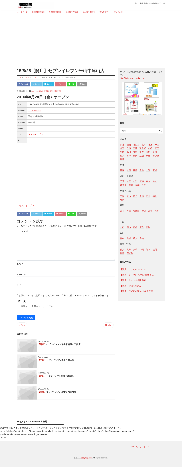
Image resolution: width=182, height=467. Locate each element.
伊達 (122, 145)
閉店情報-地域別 (72, 12)
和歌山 (136, 211)
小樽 (150, 148)
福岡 (155, 249)
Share (83, 84)
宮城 (41, 91)
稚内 (135, 155)
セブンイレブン (35, 134)
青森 (122, 170)
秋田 (129, 170)
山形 (148, 170)
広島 (141, 227)
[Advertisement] (90, 39)
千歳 (157, 145)
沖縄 (141, 249)
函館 (129, 145)
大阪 (144, 211)
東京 (148, 181)
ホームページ (22, 12)
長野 (144, 185)
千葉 (122, 181)
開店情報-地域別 (38, 12)
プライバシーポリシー (141, 447)
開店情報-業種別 (55, 12)
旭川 (129, 152)
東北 (51, 91)
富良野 (142, 148)
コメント (22, 231)
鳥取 (148, 227)
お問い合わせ (117, 12)
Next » (108, 325)
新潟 (141, 181)
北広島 (136, 145)
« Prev (22, 325)
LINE (72, 84)
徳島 (122, 238)
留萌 (155, 152)
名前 (20, 264)
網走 (148, 155)
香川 (135, 238)
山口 (122, 227)
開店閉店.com (86, 458)
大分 (129, 249)
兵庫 (129, 211)
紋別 (141, 155)
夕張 (129, 148)
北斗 (144, 145)
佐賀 (122, 249)
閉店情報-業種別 (89, 12)
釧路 (122, 159)
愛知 (141, 196)
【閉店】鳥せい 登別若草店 (133, 280)
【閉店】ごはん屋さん (130, 286)
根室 (141, 152)
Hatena (49, 84)
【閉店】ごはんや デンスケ (133, 269)
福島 (135, 170)
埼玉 (129, 181)
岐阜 (135, 196)
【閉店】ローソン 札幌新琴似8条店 (137, 275)
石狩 (129, 155)
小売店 (46, 91)
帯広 (157, 148)
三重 (122, 196)
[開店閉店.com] (35, 4)
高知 (141, 238)
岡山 (129, 227)
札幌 (135, 152)
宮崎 (135, 249)
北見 (150, 145)
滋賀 (150, 211)
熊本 (148, 249)
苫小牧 (156, 155)
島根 (135, 227)
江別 (148, 152)
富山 (129, 196)
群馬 (131, 185)
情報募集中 (104, 12)
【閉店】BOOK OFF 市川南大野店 (136, 291)
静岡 (122, 200)
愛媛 (129, 238)
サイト (20, 285)
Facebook (24, 84)
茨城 (137, 185)
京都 (122, 211)
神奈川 (123, 185)
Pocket (61, 84)
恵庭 (122, 152)
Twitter (37, 84)
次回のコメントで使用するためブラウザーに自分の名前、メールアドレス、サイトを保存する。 (65, 295)
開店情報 (57, 91)
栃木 (155, 181)
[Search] (160, 130)
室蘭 (135, 148)
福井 (155, 196)
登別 (122, 155)
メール (21, 275)
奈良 (157, 211)
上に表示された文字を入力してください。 (37, 306)
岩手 (141, 170)
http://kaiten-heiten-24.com (132, 78)
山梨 (135, 181)
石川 (148, 196)
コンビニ (34, 91)
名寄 (122, 148)
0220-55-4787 (34, 110)
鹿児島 (130, 253)
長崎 (122, 253)
